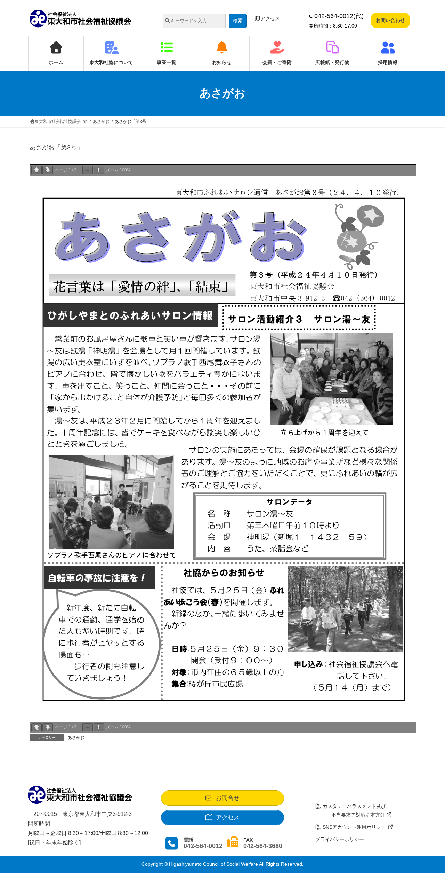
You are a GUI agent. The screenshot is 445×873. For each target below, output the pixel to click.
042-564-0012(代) (338, 16)
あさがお (76, 737)
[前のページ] (36, 170)
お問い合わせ (390, 20)
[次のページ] (47, 170)
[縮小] (87, 170)
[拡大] (99, 170)
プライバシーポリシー (339, 839)
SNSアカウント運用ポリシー (354, 827)
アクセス (270, 18)
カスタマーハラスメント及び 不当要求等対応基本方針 (350, 811)
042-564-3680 (262, 845)
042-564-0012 (203, 845)
